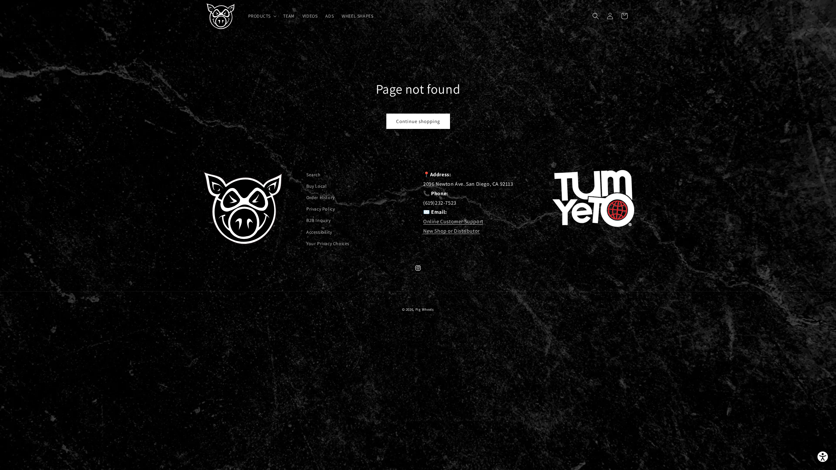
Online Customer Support (453, 221)
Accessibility (319, 232)
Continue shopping (418, 121)
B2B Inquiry (318, 221)
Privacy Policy (320, 209)
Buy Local (316, 186)
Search (313, 175)
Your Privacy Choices (327, 243)
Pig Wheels (424, 309)
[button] (262, 16)
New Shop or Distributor (451, 230)
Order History (320, 198)
